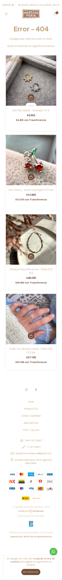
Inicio (31, 401)
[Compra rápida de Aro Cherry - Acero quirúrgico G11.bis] (31, 177)
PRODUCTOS (31, 408)
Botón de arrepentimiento (38, 536)
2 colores (31, 105)
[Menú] (7, 13)
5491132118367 (33, 440)
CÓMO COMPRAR (31, 415)
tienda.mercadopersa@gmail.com (34, 453)
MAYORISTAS (31, 422)
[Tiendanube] (31, 511)
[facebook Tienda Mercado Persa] (35, 390)
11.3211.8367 (33, 446)
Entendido (31, 572)
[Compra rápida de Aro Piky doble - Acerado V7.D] (31, 97)
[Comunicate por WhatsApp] (53, 551)
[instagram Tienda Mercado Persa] (26, 390)
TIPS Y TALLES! (31, 430)
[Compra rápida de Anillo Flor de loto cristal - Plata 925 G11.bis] (31, 336)
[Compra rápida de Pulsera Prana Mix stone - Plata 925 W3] (31, 256)
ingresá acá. (16, 536)
